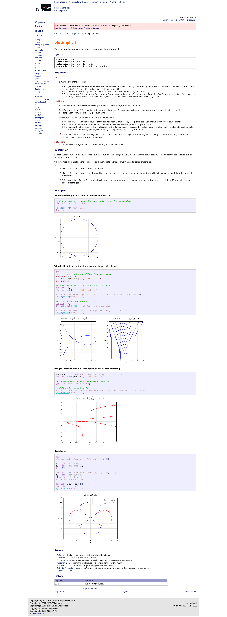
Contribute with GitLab (79, 2)
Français (173, 20)
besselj (75, 306)
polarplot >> (190, 591)
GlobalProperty (66, 568)
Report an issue (90, 588)
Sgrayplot (38, 133)
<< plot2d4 (59, 591)
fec (36, 68)
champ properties (42, 45)
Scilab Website (60, 2)
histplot (38, 86)
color (66, 208)
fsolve (61, 555)
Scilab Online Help (62, 8)
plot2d (37, 107)
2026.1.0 (103, 25)
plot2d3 (38, 112)
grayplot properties (42, 81)
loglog (37, 91)
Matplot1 (38, 97)
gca (63, 463)
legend (59, 484)
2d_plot (39, 35)
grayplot (38, 78)
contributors (40, 613)
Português (190, 20)
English (165, 20)
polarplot (38, 120)
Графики (39, 30)
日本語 (181, 20)
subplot (60, 288)
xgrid (59, 208)
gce (57, 383)
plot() (67, 144)
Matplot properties (42, 99)
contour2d (39, 50)
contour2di (39, 52)
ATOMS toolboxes (118, 2)
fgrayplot (38, 73)
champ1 (38, 42)
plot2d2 (38, 110)
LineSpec (63, 565)
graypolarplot (40, 84)
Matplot (38, 94)
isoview (60, 210)
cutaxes (38, 60)
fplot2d (38, 76)
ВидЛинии (39, 89)
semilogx (38, 125)
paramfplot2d (40, 102)
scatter (38, 123)
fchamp (38, 65)
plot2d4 (38, 115)
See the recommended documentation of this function (77, 28)
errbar (37, 63)
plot (36, 104)
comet (37, 47)
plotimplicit (39, 117)
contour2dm (39, 55)
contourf (38, 58)
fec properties (40, 71)
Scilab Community (100, 2)
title (59, 294)
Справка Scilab (40, 23)
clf (57, 272)
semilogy (38, 128)
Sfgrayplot (39, 130)
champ (37, 39)
